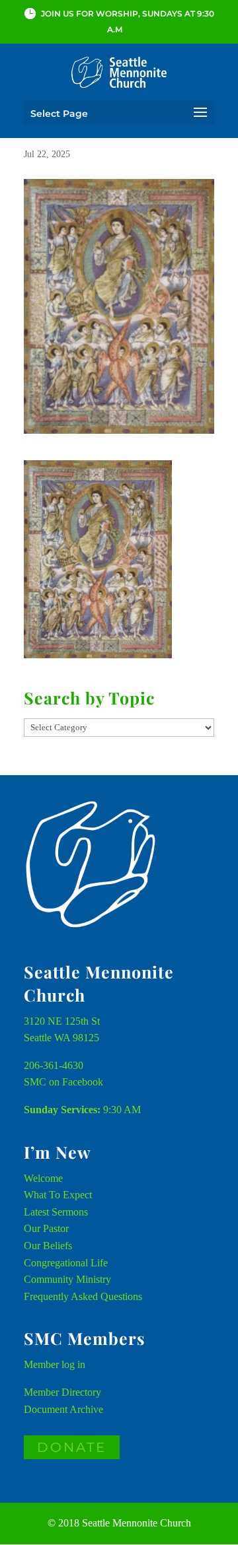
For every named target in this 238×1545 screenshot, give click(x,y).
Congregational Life (66, 1262)
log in (73, 1364)
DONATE (71, 1447)
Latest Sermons (56, 1212)
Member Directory (62, 1392)
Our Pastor (46, 1228)
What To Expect (58, 1194)
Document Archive (63, 1409)
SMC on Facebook (63, 1081)
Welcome (43, 1178)
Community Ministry (67, 1279)
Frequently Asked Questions (83, 1296)
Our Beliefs (48, 1245)
